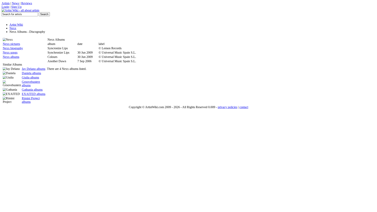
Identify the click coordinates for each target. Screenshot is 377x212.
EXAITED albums (33, 94)
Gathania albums (32, 89)
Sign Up (16, 6)
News (15, 3)
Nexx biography (13, 48)
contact (243, 107)
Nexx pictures (11, 44)
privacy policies (227, 107)
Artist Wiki (16, 24)
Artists (6, 3)
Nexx (12, 28)
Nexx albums (11, 56)
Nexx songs (10, 52)
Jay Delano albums (33, 68)
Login (5, 6)
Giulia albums (30, 77)
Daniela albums (31, 73)
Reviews (26, 3)
